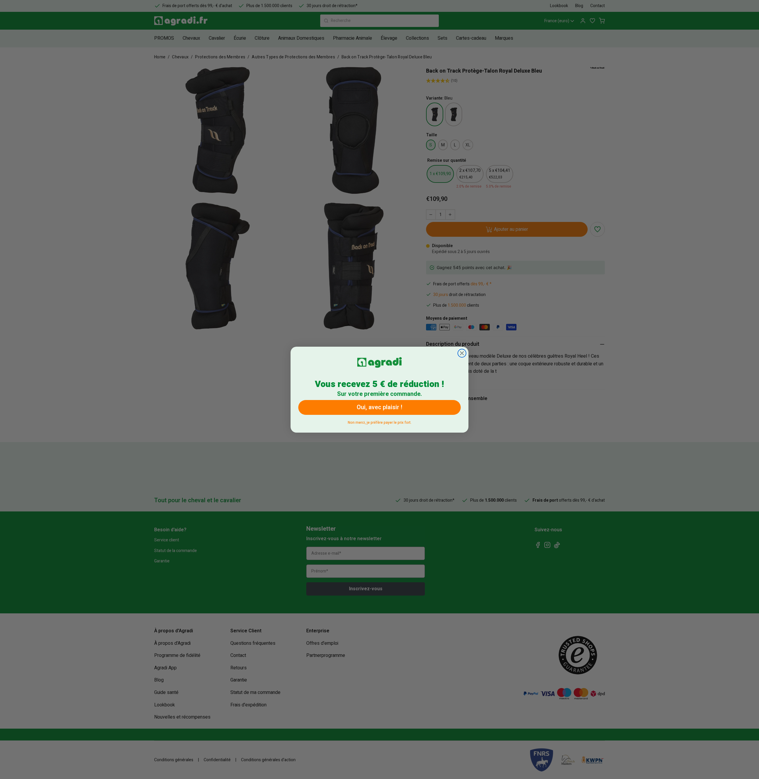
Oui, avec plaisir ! (379, 407)
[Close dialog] (462, 353)
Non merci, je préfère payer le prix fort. (380, 421)
